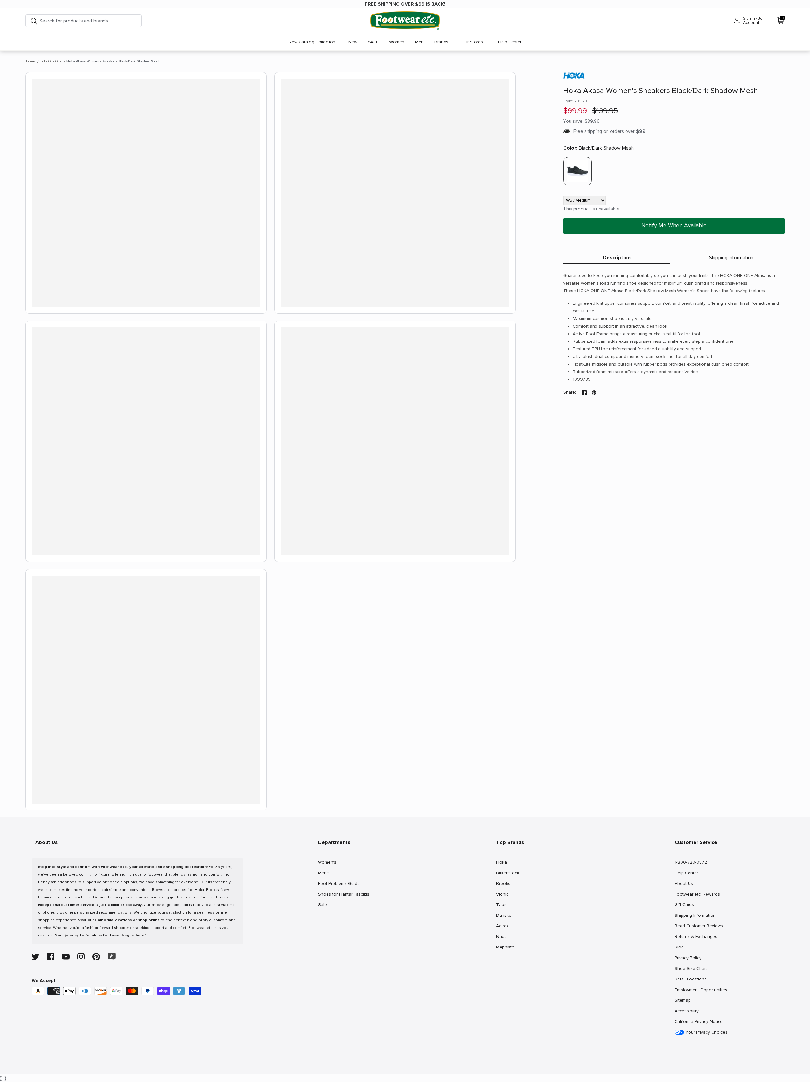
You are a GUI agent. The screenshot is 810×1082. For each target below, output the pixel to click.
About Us (683, 883)
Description (617, 257)
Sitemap (682, 1000)
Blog (681, 947)
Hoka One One (50, 61)
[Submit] (33, 21)
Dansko (504, 915)
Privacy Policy (687, 957)
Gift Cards (684, 904)
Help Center (509, 42)
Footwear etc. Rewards (697, 894)
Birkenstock (507, 873)
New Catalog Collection (312, 42)
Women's (327, 862)
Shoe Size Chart (690, 968)
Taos (503, 904)
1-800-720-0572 (690, 862)
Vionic (503, 894)
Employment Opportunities (700, 989)
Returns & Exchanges (695, 936)
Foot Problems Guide (339, 883)
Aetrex (503, 926)
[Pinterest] (96, 956)
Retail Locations (690, 979)
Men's (325, 873)
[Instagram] (81, 956)
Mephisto (505, 947)
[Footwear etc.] (405, 20)
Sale (325, 904)
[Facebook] (50, 956)
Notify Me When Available (674, 225)
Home (30, 61)
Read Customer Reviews (698, 926)
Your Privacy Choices (705, 1032)
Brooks (503, 883)
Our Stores (472, 42)
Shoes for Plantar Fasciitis (343, 894)
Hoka (503, 862)
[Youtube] (66, 956)
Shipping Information (731, 257)
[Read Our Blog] (112, 956)
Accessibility (687, 1011)
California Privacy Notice (699, 1021)
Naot (503, 936)
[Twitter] (35, 956)
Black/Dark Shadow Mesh (598, 148)
